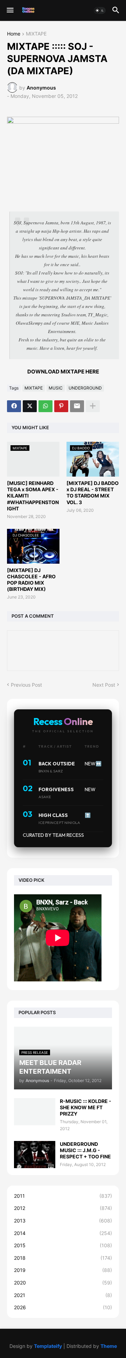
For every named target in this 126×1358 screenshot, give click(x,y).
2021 (63, 1295)
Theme (108, 1346)
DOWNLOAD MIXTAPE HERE (63, 371)
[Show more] (93, 406)
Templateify (48, 1346)
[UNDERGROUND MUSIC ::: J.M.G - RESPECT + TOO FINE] (34, 1154)
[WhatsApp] (45, 406)
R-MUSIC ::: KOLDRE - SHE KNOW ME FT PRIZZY (85, 1107)
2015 (63, 1245)
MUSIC (56, 388)
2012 (63, 1208)
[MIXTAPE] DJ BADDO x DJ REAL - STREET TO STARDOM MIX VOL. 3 (92, 492)
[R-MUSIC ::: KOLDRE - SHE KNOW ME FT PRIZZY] (34, 1111)
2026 (63, 1307)
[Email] (77, 406)
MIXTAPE (36, 34)
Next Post (103, 685)
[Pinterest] (61, 406)
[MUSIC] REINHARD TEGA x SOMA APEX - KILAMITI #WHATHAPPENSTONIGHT (33, 495)
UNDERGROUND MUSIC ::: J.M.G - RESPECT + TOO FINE (85, 1150)
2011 (63, 1196)
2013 (63, 1221)
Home (13, 34)
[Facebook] (14, 406)
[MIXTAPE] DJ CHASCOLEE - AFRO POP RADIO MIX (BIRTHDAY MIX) (31, 579)
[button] (9, 10)
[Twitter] (30, 406)
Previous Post (26, 685)
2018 (63, 1258)
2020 (63, 1283)
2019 (63, 1270)
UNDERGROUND (85, 388)
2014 (63, 1233)
